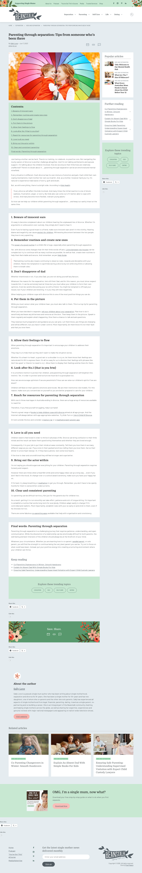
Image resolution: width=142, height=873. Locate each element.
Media (82, 3)
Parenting (83, 14)
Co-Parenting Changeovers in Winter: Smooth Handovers (37, 564)
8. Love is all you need (20, 139)
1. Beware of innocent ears (22, 111)
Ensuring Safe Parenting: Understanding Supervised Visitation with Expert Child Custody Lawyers (54, 570)
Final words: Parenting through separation (28, 151)
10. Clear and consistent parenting (25, 147)
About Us (48, 3)
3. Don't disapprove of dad (21, 119)
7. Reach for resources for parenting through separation (34, 135)
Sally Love (14, 43)
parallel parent (78, 541)
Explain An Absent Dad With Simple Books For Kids (34, 567)
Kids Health (65, 185)
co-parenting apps (39, 513)
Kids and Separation (33, 25)
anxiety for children (45, 232)
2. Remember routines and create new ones (29, 115)
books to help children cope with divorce (48, 412)
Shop (101, 3)
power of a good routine (24, 245)
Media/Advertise (15, 860)
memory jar (47, 420)
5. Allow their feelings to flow (23, 127)
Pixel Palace (129, 865)
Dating (117, 14)
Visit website (21, 716)
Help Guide (62, 255)
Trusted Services (91, 3)
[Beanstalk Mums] (25, 14)
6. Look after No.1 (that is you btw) (25, 131)
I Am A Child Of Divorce (82, 415)
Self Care (96, 14)
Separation (68, 14)
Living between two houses (77, 249)
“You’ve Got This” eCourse (69, 3)
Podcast (56, 3)
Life (107, 14)
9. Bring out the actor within (22, 143)
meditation (42, 483)
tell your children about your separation (58, 311)
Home (10, 25)
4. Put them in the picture (21, 123)
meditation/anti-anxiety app (68, 420)
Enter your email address (55, 857)
